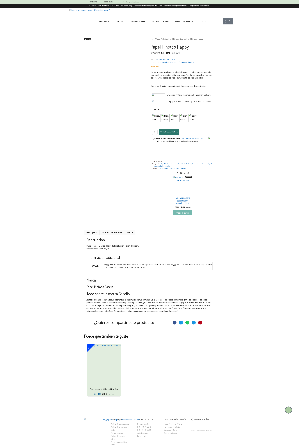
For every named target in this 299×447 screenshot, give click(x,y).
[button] (219, 21)
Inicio (153, 39)
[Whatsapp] (288, 410)
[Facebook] (198, 425)
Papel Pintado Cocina (176, 39)
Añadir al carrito (169, 131)
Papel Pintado (161, 39)
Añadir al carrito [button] (183, 213)
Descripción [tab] (91, 232)
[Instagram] (193, 425)
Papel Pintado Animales (169, 164)
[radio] (156, 118)
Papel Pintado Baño (185, 164)
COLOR (156, 109)
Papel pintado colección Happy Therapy (178, 62)
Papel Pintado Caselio (166, 59)
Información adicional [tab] (112, 232)
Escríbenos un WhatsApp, (193, 138)
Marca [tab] (130, 232)
